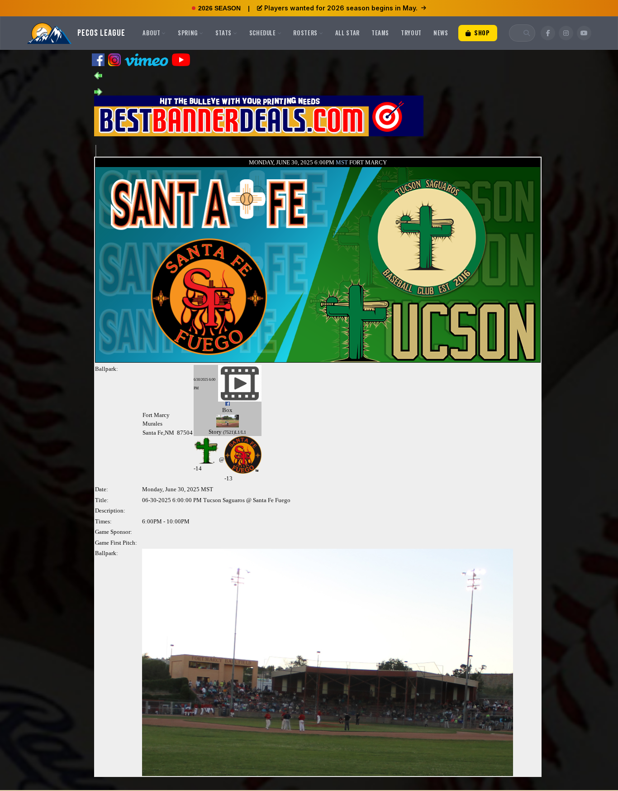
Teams (380, 32)
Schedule (262, 32)
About (151, 32)
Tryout (411, 32)
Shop (481, 32)
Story (215, 431)
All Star (347, 32)
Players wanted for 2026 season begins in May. (341, 8)
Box (227, 410)
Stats (223, 32)
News (440, 32)
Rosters (305, 32)
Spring (188, 32)
